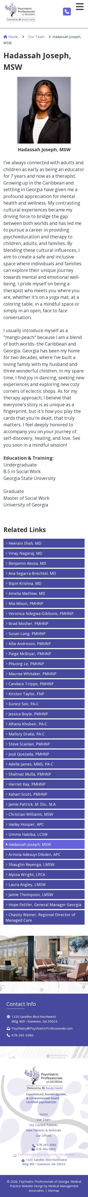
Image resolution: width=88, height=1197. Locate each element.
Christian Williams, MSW (31, 814)
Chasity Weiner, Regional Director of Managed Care (40, 917)
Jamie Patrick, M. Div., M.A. (32, 804)
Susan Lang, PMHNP (27, 633)
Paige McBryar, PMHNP (30, 653)
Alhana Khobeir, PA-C (28, 723)
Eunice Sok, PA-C (24, 703)
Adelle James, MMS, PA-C (31, 764)
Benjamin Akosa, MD (27, 563)
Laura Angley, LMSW (27, 884)
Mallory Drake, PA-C (27, 733)
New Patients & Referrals (43, 1130)
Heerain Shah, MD (25, 543)
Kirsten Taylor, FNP (26, 693)
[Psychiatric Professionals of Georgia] (21, 11)
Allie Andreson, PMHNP (30, 643)
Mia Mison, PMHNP (26, 603)
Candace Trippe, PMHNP (31, 683)
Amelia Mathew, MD (27, 593)
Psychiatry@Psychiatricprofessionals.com (46, 1154)
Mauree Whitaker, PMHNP (32, 673)
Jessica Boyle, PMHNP (28, 713)
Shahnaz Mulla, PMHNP (30, 774)
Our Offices (43, 1136)
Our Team (36, 36)
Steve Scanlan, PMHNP (29, 744)
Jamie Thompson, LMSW (31, 894)
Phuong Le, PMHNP (26, 663)
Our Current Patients (43, 1125)
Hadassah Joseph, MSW (30, 844)
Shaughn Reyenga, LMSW (31, 864)
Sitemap (53, 1190)
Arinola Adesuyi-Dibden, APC (34, 854)
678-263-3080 (22, 1035)
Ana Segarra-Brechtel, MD (32, 573)
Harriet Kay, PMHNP (27, 784)
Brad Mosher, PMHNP (28, 623)
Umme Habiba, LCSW (28, 834)
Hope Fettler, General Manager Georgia (45, 904)
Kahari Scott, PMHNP (28, 794)
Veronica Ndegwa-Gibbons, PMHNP (41, 613)
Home (13, 36)
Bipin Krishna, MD (25, 583)
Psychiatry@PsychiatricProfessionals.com (42, 1028)
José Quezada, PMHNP (29, 754)
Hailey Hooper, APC (26, 824)
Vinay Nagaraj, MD (25, 553)
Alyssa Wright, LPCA (27, 874)
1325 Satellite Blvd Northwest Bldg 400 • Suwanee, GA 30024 (44, 1162)
